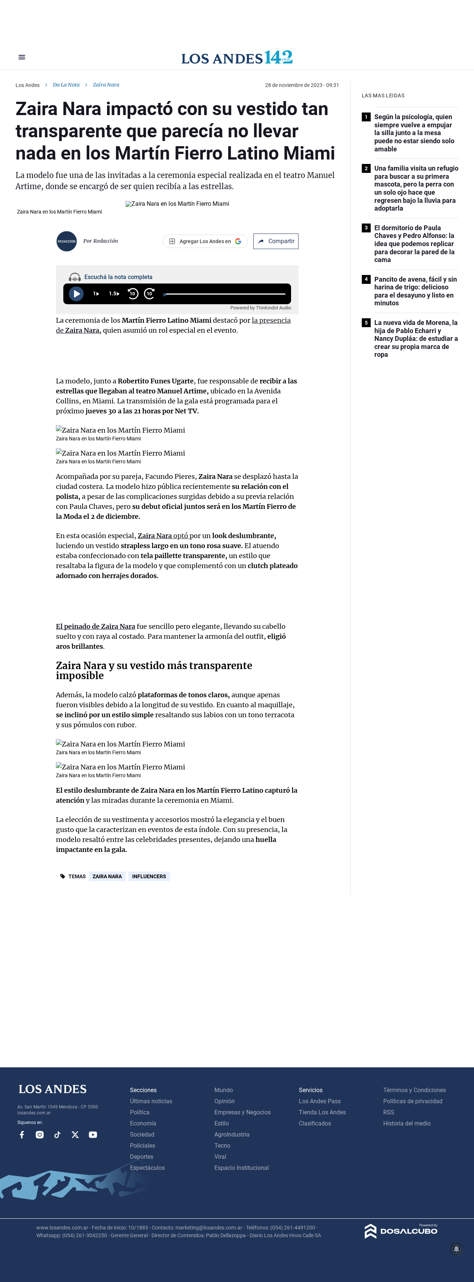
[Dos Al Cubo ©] (401, 1236)
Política (140, 1112)
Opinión (224, 1101)
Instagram (39, 1134)
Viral (220, 1156)
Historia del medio (407, 1123)
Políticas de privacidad (413, 1101)
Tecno (222, 1145)
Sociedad (142, 1134)
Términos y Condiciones (414, 1090)
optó (164, 535)
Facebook (21, 1134)
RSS (388, 1112)
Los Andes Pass (320, 1101)
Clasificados (315, 1123)
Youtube (93, 1134)
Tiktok (57, 1134)
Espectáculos (147, 1167)
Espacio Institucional (241, 1167)
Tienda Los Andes (322, 1112)
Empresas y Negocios (242, 1112)
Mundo (223, 1090)
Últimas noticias (151, 1101)
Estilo (221, 1123)
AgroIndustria (232, 1134)
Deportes (141, 1156)
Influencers (149, 876)
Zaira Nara (107, 876)
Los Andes (28, 85)
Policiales (142, 1145)
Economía (143, 1123)
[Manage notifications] (457, 1249)
